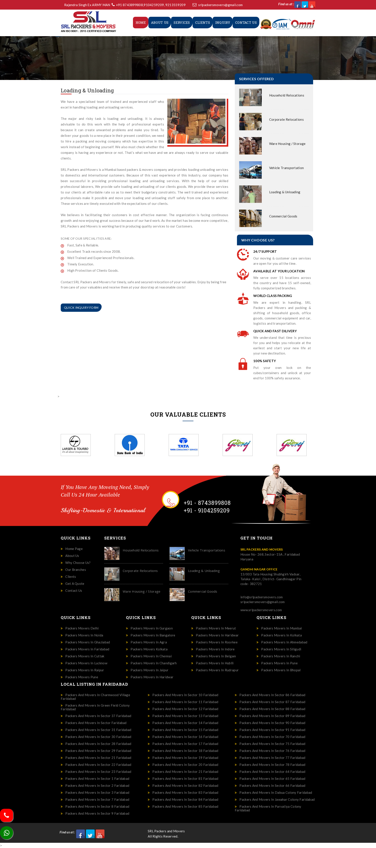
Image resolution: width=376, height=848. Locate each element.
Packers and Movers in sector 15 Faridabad (185, 730)
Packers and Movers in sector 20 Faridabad (185, 765)
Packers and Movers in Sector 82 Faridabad (185, 785)
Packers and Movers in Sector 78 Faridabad (272, 765)
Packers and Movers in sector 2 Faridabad (97, 785)
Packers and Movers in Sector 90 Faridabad (272, 723)
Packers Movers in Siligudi (281, 649)
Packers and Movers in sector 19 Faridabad (185, 758)
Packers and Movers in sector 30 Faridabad (98, 737)
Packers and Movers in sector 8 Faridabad (97, 806)
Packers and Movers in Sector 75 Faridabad (272, 744)
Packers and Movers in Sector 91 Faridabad (272, 730)
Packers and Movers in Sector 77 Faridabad (272, 758)
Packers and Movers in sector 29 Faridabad (98, 751)
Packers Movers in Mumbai (281, 628)
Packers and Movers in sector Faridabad (95, 723)
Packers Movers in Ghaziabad (87, 642)
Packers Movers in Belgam (216, 656)
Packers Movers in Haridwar (152, 677)
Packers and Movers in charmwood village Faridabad (95, 696)
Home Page (74, 549)
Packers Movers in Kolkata (281, 635)
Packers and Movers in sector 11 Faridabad (185, 702)
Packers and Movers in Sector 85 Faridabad (185, 806)
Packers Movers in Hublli (214, 663)
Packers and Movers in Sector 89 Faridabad (272, 716)
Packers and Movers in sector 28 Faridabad (98, 744)
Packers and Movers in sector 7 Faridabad (97, 799)
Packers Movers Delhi (82, 628)
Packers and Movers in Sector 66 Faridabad (272, 785)
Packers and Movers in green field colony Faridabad (95, 707)
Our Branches (75, 570)
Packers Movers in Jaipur (149, 670)
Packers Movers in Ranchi (280, 656)
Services (182, 22)
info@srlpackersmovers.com (261, 597)
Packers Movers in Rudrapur (217, 670)
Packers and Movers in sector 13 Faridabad (185, 716)
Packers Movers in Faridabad (87, 649)
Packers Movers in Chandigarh (154, 663)
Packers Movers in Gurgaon (152, 628)
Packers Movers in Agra (149, 642)
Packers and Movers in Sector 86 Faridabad (272, 695)
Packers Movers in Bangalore (153, 635)
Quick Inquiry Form (81, 307)
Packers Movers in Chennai (151, 656)
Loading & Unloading (284, 192)
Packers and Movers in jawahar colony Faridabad (277, 799)
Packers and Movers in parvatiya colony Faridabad (268, 808)
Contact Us (246, 22)
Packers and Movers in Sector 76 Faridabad (272, 751)
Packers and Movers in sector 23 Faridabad (98, 771)
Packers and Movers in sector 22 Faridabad (98, 765)
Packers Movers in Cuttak (84, 656)
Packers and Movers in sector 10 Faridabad (185, 695)
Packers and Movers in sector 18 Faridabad (185, 751)
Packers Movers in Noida (84, 635)
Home (141, 22)
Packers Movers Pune (81, 677)
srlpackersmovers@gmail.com (220, 5)
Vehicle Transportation (286, 168)
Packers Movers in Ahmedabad (284, 642)
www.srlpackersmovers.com (261, 610)
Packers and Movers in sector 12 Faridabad (185, 709)
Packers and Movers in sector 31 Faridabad (98, 730)
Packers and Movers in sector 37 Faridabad (98, 716)
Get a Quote (74, 583)
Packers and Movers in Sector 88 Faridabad (272, 709)
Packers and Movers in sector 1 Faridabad (97, 778)
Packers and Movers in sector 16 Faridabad (185, 737)
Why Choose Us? (78, 563)
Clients (202, 22)
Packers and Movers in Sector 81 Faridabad (185, 778)
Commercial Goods (283, 216)
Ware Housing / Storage (287, 144)
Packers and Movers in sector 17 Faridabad (185, 744)
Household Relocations (286, 95)
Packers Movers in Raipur (84, 670)
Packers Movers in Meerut (216, 628)
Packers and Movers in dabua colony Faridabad (275, 792)
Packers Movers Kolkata (149, 649)
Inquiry (222, 22)
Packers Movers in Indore (215, 649)
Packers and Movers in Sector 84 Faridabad (185, 799)
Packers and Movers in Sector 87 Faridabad (272, 702)
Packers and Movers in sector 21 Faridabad (98, 758)
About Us (159, 22)
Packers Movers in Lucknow (86, 663)
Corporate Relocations (286, 119)
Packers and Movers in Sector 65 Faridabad (272, 778)
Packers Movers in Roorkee (217, 642)
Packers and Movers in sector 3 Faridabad (97, 792)
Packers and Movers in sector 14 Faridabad (185, 723)
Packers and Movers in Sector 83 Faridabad (185, 792)
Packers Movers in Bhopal (280, 670)
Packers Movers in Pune (279, 663)
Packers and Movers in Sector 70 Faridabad (272, 737)
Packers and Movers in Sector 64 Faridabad (272, 771)
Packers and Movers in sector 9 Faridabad (97, 813)
